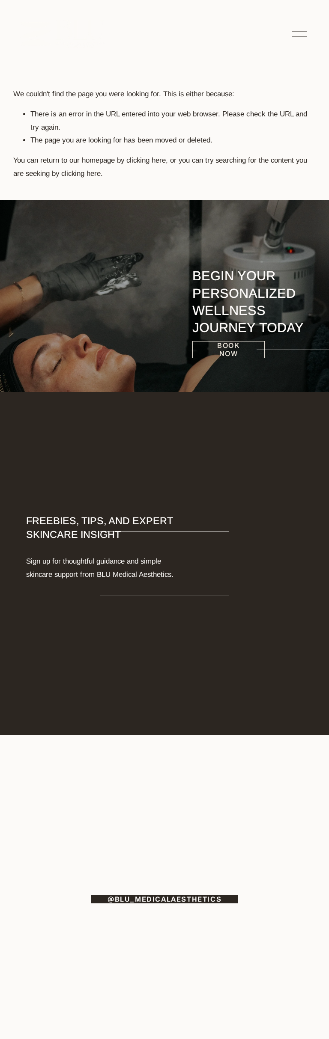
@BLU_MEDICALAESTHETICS (164, 899)
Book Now (228, 349)
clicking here (146, 160)
